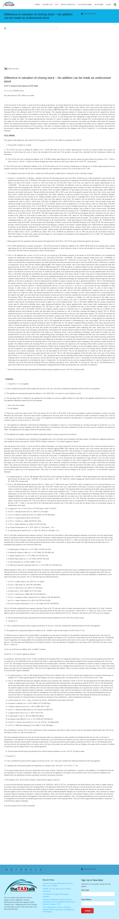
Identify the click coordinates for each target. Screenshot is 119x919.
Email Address (86, 899)
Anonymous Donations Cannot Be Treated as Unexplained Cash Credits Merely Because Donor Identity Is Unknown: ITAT (59, 902)
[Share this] (11, 869)
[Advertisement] (88, 48)
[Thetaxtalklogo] (8, 4)
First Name (85, 890)
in (40, 512)
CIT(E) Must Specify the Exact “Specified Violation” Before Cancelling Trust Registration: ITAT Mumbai (58, 909)
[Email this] (6, 869)
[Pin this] (26, 869)
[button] (54, 4)
